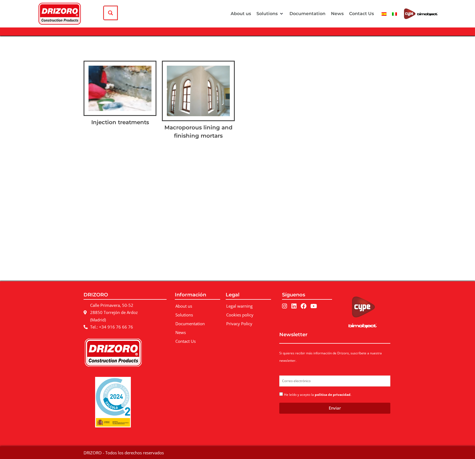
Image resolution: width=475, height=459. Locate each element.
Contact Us (185, 341)
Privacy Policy (239, 323)
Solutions (184, 315)
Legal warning (239, 306)
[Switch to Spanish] (384, 13)
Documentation (190, 323)
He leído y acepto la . (317, 394)
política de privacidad (332, 394)
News (180, 332)
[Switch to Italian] (394, 13)
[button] (270, 14)
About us (183, 306)
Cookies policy (239, 315)
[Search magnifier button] (110, 13)
